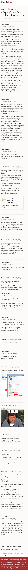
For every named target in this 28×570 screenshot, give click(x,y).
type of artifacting (12, 493)
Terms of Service (5, 549)
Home (2, 546)
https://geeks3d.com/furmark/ (9, 193)
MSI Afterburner (13, 245)
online (14, 370)
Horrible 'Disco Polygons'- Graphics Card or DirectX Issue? (13, 12)
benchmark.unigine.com (11, 198)
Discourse (10, 553)
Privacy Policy (15, 549)
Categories (8, 546)
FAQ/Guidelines (17, 546)
